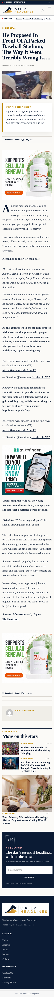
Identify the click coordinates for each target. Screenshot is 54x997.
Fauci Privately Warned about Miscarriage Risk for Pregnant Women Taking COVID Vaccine (25, 820)
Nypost (37, 614)
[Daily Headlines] (18, 10)
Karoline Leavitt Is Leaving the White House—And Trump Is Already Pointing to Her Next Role (36, 766)
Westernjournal (22, 614)
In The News (9, 28)
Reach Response (32, 993)
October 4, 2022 (41, 377)
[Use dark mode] (48, 2)
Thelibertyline (10, 618)
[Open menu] (49, 10)
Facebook (9, 140)
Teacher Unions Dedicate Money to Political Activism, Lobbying (34, 19)
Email (17, 140)
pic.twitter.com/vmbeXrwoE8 (19, 370)
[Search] (42, 10)
